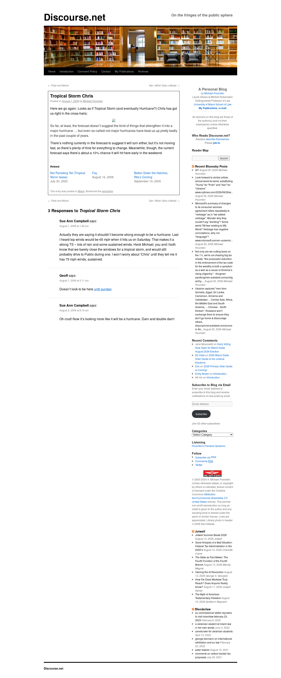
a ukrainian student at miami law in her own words (213, 625)
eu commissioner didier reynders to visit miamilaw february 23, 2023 (213, 616)
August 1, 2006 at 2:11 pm (74, 280)
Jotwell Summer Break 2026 (211, 535)
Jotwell (200, 531)
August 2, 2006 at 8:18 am (74, 310)
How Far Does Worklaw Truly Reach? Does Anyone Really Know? (211, 583)
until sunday (103, 289)
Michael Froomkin (93, 101)
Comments (204, 461)
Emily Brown (202, 373)
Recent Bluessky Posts (211, 166)
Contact (106, 71)
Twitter (198, 464)
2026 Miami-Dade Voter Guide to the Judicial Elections (212, 358)
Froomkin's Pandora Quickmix (208, 446)
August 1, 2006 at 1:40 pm (74, 226)
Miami (81, 191)
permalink (107, 191)
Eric (197, 366)
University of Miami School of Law (212, 104)
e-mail (222, 108)
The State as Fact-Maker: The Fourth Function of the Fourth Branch (211, 560)
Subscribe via (203, 457)
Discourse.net (75, 16)
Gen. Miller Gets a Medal (164, 85)
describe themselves (217, 139)
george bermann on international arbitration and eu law (213, 640)
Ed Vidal (200, 355)
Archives (143, 71)
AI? (197, 170)
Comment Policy (87, 71)
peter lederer (202, 649)
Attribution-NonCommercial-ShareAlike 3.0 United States (210, 497)
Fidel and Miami (58, 85)
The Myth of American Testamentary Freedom (208, 596)
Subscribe (201, 414)
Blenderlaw (203, 609)
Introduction (66, 71)
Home (51, 71)
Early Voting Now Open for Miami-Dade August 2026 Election (213, 347)
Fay (94, 173)
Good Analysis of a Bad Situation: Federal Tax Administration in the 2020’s (213, 546)
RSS (213, 457)
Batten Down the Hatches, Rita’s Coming (151, 175)
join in (216, 143)
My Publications (124, 71)
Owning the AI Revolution (209, 572)
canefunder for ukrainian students (214, 631)
